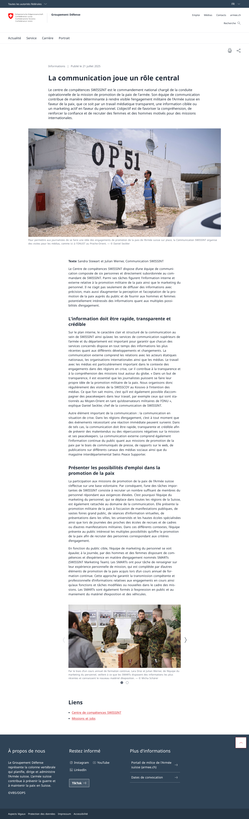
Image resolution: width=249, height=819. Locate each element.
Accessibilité (81, 813)
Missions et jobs (84, 718)
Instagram (81, 762)
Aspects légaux (16, 813)
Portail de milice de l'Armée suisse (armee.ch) (151, 764)
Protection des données (41, 813)
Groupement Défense (65, 14)
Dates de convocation (147, 777)
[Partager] (238, 50)
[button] (14, 38)
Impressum (64, 813)
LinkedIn (80, 770)
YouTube (103, 762)
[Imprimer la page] (229, 50)
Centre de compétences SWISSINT (96, 712)
